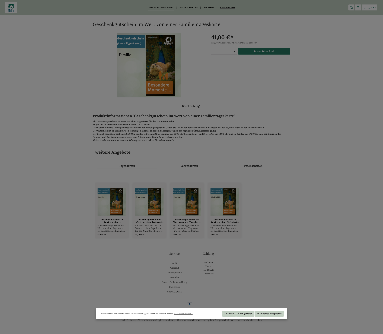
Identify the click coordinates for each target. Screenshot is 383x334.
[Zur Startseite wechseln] (11, 7)
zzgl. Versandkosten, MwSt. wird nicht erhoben (234, 42)
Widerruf (174, 267)
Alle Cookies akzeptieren (269, 313)
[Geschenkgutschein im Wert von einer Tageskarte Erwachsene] (149, 202)
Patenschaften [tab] (253, 166)
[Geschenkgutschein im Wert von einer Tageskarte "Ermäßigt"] (187, 202)
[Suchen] (351, 7)
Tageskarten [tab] (127, 166)
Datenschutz (175, 277)
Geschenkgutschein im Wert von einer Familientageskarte (111, 220)
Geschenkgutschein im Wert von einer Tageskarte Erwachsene (149, 220)
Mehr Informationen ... (183, 313)
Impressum (174, 287)
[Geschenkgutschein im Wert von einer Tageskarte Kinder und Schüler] (225, 202)
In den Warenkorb (264, 51)
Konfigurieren (245, 313)
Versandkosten (174, 272)
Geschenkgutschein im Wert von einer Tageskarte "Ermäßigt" (187, 220)
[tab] (191, 106)
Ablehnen (229, 313)
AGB (174, 263)
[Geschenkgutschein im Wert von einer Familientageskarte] (112, 202)
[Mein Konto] (358, 7)
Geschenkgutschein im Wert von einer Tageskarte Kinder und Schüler (224, 220)
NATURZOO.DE (174, 291)
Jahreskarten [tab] (189, 166)
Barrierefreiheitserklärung (174, 282)
